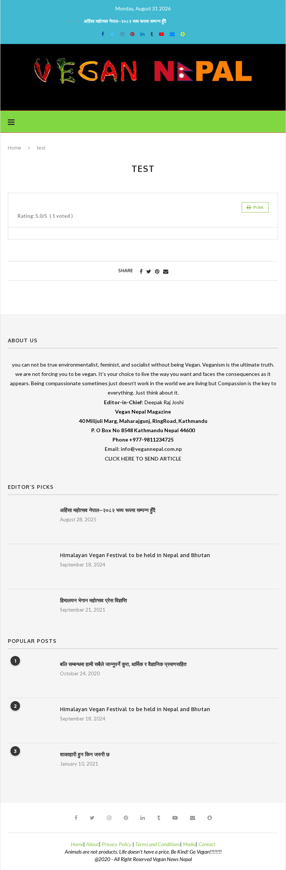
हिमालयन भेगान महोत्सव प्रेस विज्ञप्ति (93, 600)
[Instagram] (122, 34)
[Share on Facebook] (141, 271)
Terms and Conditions (157, 844)
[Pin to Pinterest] (157, 271)
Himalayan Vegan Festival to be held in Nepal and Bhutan (135, 555)
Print (258, 207)
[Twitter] (112, 34)
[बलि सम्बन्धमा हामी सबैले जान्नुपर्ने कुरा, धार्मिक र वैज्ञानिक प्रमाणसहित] (30, 675)
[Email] (172, 34)
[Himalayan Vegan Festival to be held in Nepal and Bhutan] (30, 566)
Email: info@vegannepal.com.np (143, 449)
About (92, 844)
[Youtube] (161, 34)
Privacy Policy (117, 844)
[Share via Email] (165, 271)
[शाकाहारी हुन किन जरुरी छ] (30, 766)
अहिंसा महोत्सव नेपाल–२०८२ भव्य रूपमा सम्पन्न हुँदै (125, 21)
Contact (207, 844)
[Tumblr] (151, 34)
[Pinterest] (132, 34)
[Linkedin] (142, 34)
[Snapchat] (183, 34)
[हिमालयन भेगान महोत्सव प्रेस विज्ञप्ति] (30, 611)
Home (14, 148)
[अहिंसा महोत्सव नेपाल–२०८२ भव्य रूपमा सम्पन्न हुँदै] (30, 521)
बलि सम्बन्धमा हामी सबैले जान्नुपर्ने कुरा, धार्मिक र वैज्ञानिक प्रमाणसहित (123, 664)
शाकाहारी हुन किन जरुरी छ (84, 754)
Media (189, 844)
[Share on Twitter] (148, 271)
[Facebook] (102, 34)
